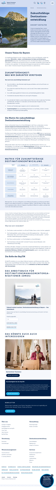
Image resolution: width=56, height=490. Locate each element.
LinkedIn (3, 477)
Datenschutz (12, 466)
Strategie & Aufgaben (6, 424)
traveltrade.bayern (27, 472)
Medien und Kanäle (33, 426)
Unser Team (4, 430)
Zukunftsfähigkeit (33, 441)
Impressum (5, 469)
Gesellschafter (13, 469)
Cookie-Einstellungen (23, 466)
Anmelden (10, 411)
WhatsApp (15, 477)
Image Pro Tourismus (34, 445)
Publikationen (32, 454)
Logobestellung (32, 458)
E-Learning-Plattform (6, 456)
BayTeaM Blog (5, 434)
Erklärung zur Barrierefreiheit (41, 466)
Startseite (32, 7)
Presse (30, 462)
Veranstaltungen (5, 443)
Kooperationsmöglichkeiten (35, 452)
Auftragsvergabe (25, 469)
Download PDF (11, 327)
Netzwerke (4, 441)
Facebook (9, 477)
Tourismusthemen (5, 452)
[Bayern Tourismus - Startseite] (9, 3)
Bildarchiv (31, 460)
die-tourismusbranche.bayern (10, 472)
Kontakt (4, 466)
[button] (52, 3)
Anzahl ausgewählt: (11, 316)
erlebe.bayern (36, 469)
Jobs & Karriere (5, 432)
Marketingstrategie (33, 424)
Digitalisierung (32, 443)
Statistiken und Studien (7, 454)
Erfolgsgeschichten (6, 426)
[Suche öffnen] (35, 3)
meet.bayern (45, 469)
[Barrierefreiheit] (44, 3)
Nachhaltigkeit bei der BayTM (8, 428)
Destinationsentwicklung (41, 7)
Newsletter (31, 456)
